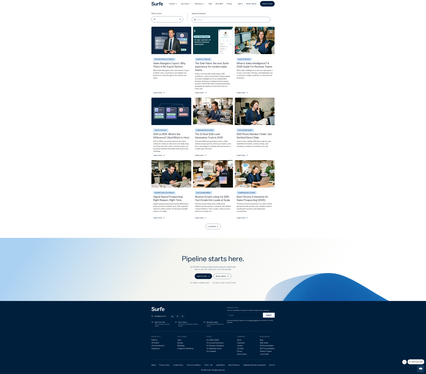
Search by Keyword (199, 13)
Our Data (240, 348)
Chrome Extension (157, 346)
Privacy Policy (164, 365)
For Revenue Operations (215, 346)
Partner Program (266, 351)
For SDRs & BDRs (213, 340)
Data (210, 4)
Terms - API (208, 365)
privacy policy (253, 320)
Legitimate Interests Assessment (254, 365)
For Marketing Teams (214, 348)
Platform (154, 340)
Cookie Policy (178, 365)
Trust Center (264, 354)
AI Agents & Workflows (185, 348)
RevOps (180, 343)
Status (153, 365)
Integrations (155, 348)
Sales (179, 340)
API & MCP (219, 4)
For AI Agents (211, 351)
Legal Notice (220, 365)
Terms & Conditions (194, 365)
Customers (241, 343)
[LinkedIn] (172, 316)
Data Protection (234, 365)
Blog (261, 340)
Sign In (240, 4)
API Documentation (267, 346)
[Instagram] (177, 316)
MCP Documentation (267, 348)
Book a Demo (242, 354)
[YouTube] (182, 316)
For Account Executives (215, 343)
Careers (240, 346)
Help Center (264, 343)
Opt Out (272, 365)
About (239, 340)
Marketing (180, 346)
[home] (157, 4)
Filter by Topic (156, 13)
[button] (167, 19)
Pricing (229, 4)
